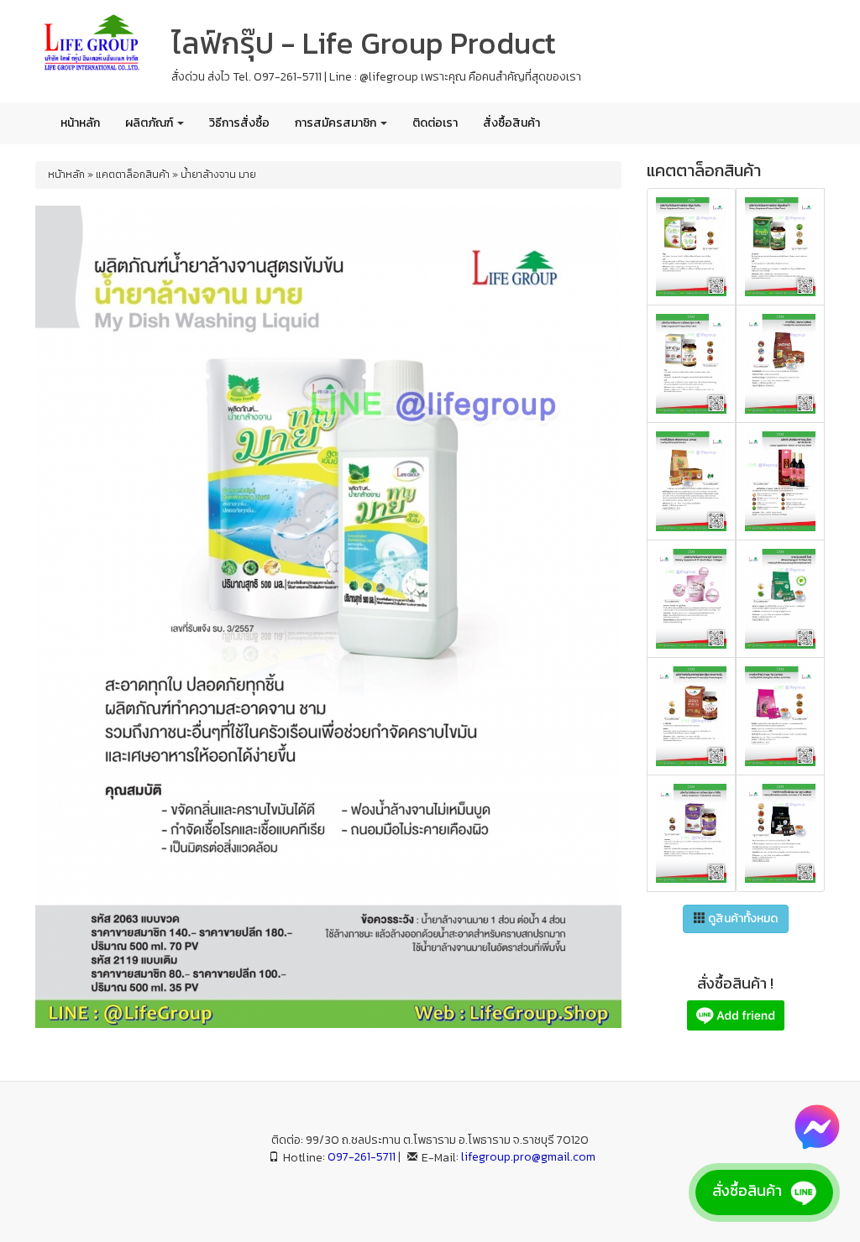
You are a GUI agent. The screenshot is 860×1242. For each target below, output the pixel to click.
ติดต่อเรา (435, 123)
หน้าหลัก (80, 123)
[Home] (90, 44)
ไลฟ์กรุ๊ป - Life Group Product (363, 42)
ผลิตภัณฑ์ (150, 123)
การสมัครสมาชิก (337, 123)
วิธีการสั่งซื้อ (239, 123)
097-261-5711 (362, 1157)
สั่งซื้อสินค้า (511, 123)
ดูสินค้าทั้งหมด (741, 918)
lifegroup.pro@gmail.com (528, 1157)
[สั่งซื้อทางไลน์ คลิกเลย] (735, 1015)
